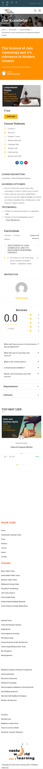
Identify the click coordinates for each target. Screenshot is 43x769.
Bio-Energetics (6, 651)
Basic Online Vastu (8, 571)
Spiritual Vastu (6, 620)
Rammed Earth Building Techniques (13, 696)
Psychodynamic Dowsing (10, 634)
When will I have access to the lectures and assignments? (20, 345)
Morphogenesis (6, 655)
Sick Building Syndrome (9, 692)
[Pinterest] (26, 162)
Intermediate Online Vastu (10, 575)
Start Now (11, 116)
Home (4, 30)
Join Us (4, 548)
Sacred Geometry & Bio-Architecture (14, 642)
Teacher (9, 72)
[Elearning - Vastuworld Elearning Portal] (9, 10)
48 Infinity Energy (7, 638)
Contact (4, 557)
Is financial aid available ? (14, 368)
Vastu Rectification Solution (11, 625)
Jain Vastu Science (8, 593)
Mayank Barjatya (21, 298)
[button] (17, 464)
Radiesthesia (5, 629)
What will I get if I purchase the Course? (17, 354)
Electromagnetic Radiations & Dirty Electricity (17, 687)
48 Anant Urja (6, 719)
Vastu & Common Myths (21, 447)
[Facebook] (17, 162)
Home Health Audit (8, 597)
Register (32, 3)
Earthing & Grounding (8, 683)
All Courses (12, 30)
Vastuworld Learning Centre (11, 535)
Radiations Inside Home (9, 723)
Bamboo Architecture (9, 700)
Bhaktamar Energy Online (10, 584)
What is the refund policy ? (15, 362)
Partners (4, 544)
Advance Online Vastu (9, 580)
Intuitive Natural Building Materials (13, 602)
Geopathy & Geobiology (9, 589)
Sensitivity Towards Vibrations (12, 732)
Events (3, 552)
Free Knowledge (25, 30)
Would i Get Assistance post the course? (17, 375)
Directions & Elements (9, 678)
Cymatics (4, 715)
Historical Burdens (7, 674)
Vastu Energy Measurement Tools (13, 647)
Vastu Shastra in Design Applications (14, 606)
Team (3, 539)
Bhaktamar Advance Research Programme (16, 670)
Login (39, 3)
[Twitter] (21, 162)
